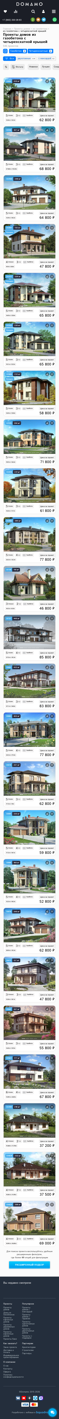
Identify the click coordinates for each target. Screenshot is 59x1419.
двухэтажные (26, 58)
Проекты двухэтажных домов (28, 1330)
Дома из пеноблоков (8, 1313)
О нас (6, 1365)
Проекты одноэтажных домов (28, 1323)
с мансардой (46, 58)
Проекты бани (10, 1338)
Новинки (33, 66)
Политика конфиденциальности (10, 1375)
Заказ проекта (10, 1347)
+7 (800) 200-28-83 (11, 20)
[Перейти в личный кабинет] (43, 11)
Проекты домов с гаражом (26, 1316)
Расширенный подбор (29, 1264)
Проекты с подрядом (27, 1336)
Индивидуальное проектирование (10, 1356)
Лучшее (46, 66)
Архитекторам (28, 1347)
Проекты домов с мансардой (27, 1309)
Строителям (27, 1350)
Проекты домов (7, 1308)
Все (12, 58)
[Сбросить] (24, 51)
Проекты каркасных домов (8, 1319)
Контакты (7, 1368)
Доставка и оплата (8, 1351)
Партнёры (26, 1353)
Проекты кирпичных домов (8, 1333)
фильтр (19, 66)
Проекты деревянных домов (9, 1326)
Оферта (7, 1371)
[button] (21, 110)
